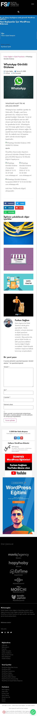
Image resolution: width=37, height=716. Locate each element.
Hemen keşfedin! (15, 451)
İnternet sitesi (8, 404)
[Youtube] (21, 438)
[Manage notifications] (4, 712)
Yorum (6, 366)
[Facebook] (15, 438)
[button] (18, 11)
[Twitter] (18, 438)
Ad (5, 390)
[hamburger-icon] (33, 4)
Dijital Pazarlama (19, 57)
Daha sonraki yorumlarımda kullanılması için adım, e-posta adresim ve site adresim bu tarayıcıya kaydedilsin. (18, 415)
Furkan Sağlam (8, 57)
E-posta (7, 397)
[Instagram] (5, 632)
